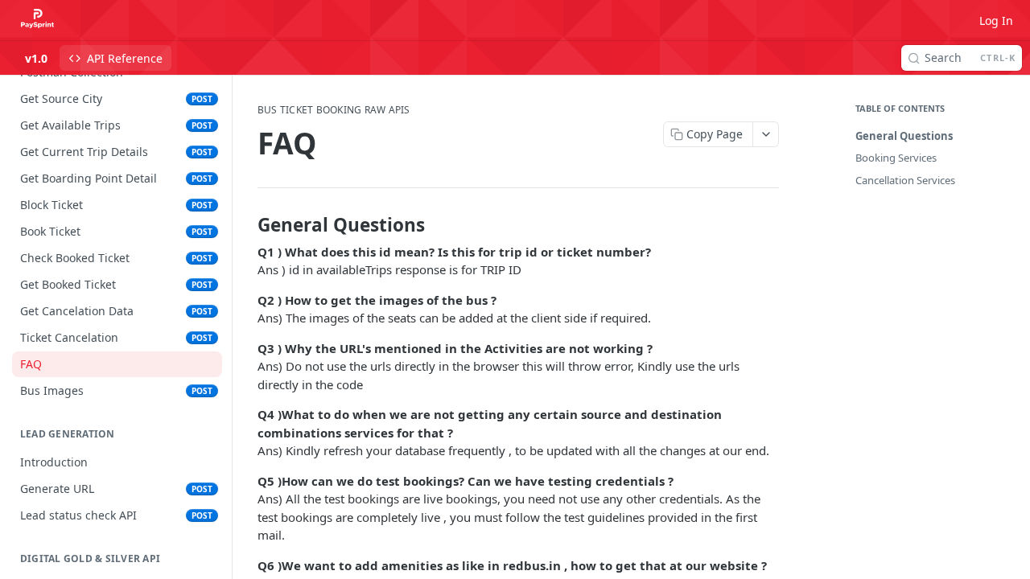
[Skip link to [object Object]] (246, 225)
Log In (996, 20)
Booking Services (896, 157)
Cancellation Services (905, 180)
